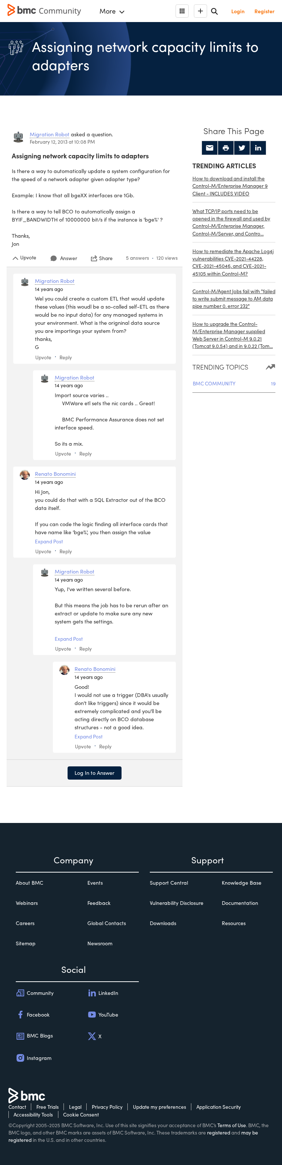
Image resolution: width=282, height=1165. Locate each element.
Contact (17, 1106)
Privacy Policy (107, 1106)
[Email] (209, 148)
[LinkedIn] (258, 148)
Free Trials (47, 1106)
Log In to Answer (95, 772)
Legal (75, 1106)
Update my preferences (159, 1106)
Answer (68, 258)
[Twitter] (242, 148)
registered (218, 1132)
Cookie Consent (81, 1114)
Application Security (218, 1106)
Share (106, 258)
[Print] (226, 148)
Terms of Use (231, 1125)
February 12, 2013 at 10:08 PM (62, 141)
